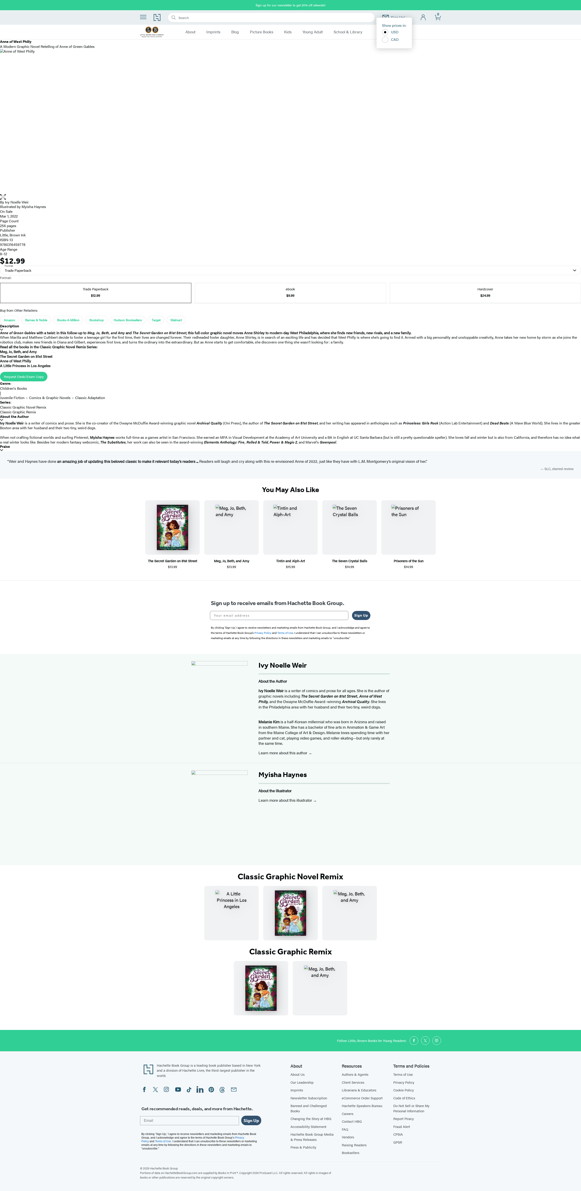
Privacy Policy (403, 1082)
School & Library (348, 31)
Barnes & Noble (36, 320)
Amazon (9, 320)
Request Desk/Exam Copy (24, 376)
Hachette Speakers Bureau (362, 1105)
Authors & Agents (355, 1074)
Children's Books (13, 388)
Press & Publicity (303, 1147)
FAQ (345, 1129)
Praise (5, 446)
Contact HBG (352, 1121)
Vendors (348, 1137)
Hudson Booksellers (128, 320)
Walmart (176, 320)
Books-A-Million (68, 320)
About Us (297, 1074)
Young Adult (313, 31)
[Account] (423, 18)
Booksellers (350, 1152)
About (190, 31)
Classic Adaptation (90, 397)
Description (9, 326)
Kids (288, 31)
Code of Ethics (404, 1097)
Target (156, 320)
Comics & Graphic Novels (50, 397)
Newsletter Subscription (308, 1097)
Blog (235, 31)
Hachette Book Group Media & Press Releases (312, 1137)
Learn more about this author (283, 752)
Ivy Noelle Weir (17, 202)
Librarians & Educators (359, 1090)
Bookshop (96, 320)
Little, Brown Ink (13, 235)
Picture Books (261, 31)
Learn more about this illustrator (285, 800)
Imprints (213, 31)
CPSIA (398, 1134)
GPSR (397, 1142)
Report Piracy (403, 1118)
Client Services (353, 1082)
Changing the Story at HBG (310, 1118)
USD (395, 31)
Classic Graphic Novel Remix (23, 407)
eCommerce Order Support (362, 1097)
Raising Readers (354, 1144)
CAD (395, 39)
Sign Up (361, 615)
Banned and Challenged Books (308, 1108)
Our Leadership (302, 1082)
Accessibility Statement (308, 1126)
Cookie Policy (403, 1090)
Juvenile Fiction (12, 397)
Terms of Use (403, 1074)
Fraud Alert (401, 1126)
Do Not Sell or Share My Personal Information (411, 1108)
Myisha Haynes (282, 774)
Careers (347, 1113)
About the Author (14, 416)
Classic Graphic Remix (18, 411)
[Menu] (143, 17)
